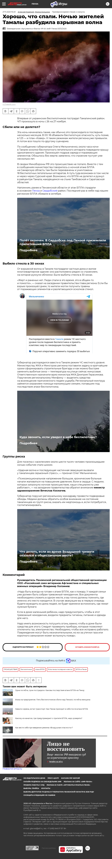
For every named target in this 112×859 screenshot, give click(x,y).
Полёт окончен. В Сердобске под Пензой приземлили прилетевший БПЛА (63, 242)
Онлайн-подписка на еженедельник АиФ (42, 782)
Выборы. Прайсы (31, 788)
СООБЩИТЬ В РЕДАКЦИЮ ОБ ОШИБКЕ (39, 795)
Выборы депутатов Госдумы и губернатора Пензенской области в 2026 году (58, 792)
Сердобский (49, 190)
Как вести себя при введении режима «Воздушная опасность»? (44, 728)
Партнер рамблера (49, 848)
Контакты (45, 788)
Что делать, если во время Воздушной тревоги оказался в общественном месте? (57, 553)
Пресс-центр (53, 778)
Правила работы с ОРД (33, 785)
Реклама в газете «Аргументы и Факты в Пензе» (68, 785)
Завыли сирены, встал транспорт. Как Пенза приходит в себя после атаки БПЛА (51, 709)
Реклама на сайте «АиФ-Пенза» (78, 782)
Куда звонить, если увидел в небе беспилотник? (58, 437)
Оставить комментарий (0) (87, 647)
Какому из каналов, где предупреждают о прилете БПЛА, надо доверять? (48, 718)
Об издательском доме (34, 778)
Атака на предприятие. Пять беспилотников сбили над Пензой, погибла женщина (52, 700)
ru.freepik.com (9, 104)
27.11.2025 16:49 (9, 12)
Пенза (36, 190)
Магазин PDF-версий (70, 778)
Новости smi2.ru (12, 768)
